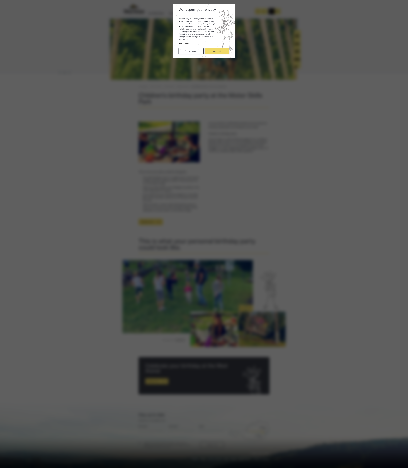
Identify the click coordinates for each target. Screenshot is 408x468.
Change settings (191, 51)
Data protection (184, 43)
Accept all (217, 51)
